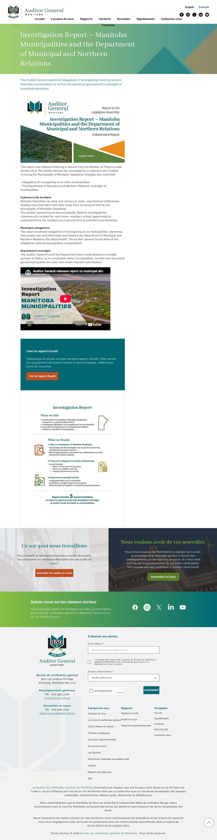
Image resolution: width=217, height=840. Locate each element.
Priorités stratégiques (99, 733)
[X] (194, 15)
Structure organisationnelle (102, 739)
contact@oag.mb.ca (57, 698)
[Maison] (209, 822)
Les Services (94, 752)
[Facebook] (182, 15)
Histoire (92, 765)
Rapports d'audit (130, 713)
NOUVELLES (161, 729)
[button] (109, 25)
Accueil (158, 713)
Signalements (161, 718)
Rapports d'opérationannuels (136, 725)
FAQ (90, 778)
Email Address (95, 644)
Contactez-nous (162, 735)
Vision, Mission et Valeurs (101, 726)
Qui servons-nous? (97, 746)
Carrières (159, 724)
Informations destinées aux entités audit (104, 759)
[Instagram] (188, 15)
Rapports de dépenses (100, 772)
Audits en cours (129, 719)
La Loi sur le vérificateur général (104, 720)
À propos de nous (97, 713)
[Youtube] (207, 15)
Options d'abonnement (100, 671)
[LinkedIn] (201, 15)
